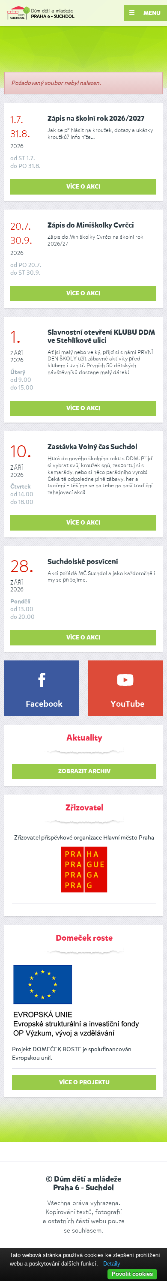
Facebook (44, 704)
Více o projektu (84, 1083)
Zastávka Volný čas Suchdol (92, 447)
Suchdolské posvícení (83, 562)
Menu (151, 13)
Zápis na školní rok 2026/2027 (96, 119)
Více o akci (83, 187)
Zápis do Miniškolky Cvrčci (91, 225)
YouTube (127, 704)
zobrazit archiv (84, 771)
